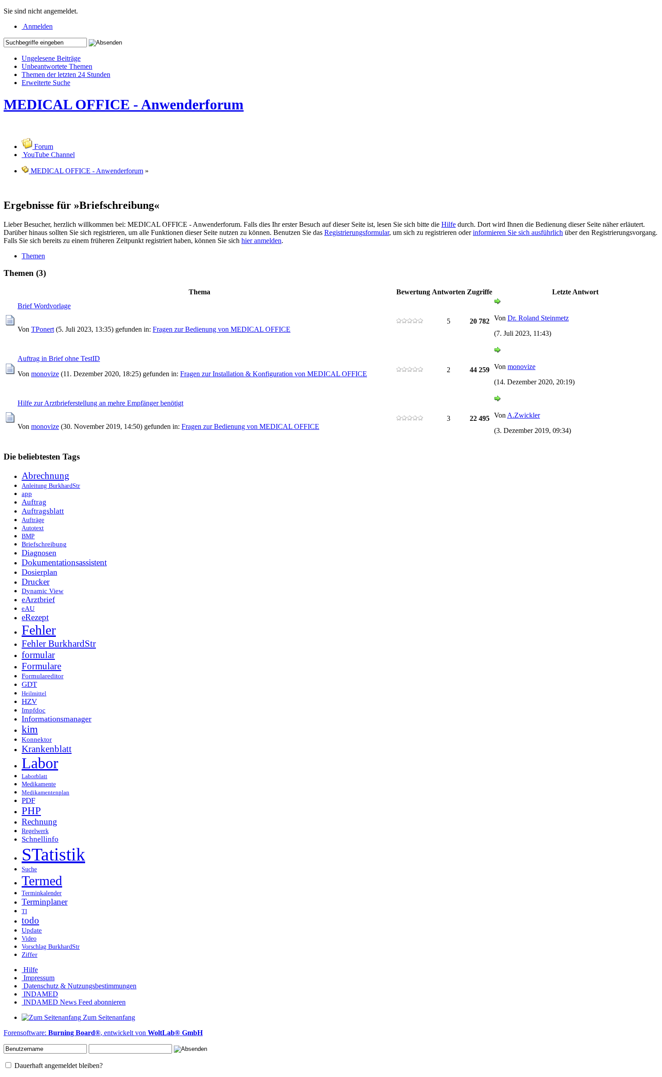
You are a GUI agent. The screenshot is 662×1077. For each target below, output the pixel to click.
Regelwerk (35, 830)
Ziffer (29, 954)
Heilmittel (34, 693)
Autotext (33, 528)
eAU (28, 608)
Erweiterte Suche (46, 82)
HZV (29, 701)
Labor (40, 763)
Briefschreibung (44, 544)
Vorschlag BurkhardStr (51, 946)
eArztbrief (38, 599)
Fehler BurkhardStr (59, 643)
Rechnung (39, 821)
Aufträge (33, 519)
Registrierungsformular (356, 232)
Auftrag (34, 502)
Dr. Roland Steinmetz (538, 318)
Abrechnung (45, 475)
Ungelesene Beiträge (51, 58)
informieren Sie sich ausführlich (518, 232)
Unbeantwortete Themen (57, 66)
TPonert (42, 329)
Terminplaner (45, 901)
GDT (29, 684)
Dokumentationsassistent (64, 562)
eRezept (35, 617)
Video (29, 938)
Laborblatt (34, 776)
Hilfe (448, 224)
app (27, 493)
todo (30, 920)
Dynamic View (42, 591)
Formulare (41, 666)
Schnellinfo (40, 839)
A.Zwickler (523, 415)
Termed (42, 880)
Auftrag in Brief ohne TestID (59, 358)
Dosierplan (39, 572)
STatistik (53, 854)
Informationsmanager (56, 718)
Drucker (36, 581)
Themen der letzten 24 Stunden (66, 74)
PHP (31, 810)
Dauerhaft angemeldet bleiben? (58, 1065)
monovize (45, 374)
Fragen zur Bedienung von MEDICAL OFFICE (221, 329)
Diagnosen (39, 552)
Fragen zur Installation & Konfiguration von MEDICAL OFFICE (273, 374)
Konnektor (37, 739)
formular (38, 654)
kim (30, 729)
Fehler (39, 630)
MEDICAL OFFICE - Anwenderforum (124, 104)
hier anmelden (261, 240)
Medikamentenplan (45, 792)
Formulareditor (42, 676)
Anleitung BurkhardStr (51, 485)
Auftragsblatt (43, 511)
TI (24, 911)
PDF (28, 800)
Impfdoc (33, 710)
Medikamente (39, 784)
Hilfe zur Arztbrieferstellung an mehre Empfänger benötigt (100, 403)
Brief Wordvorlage (44, 306)
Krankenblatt (47, 749)
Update (32, 930)
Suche (29, 869)
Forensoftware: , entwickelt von (103, 1032)
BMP (28, 536)
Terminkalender (42, 893)
